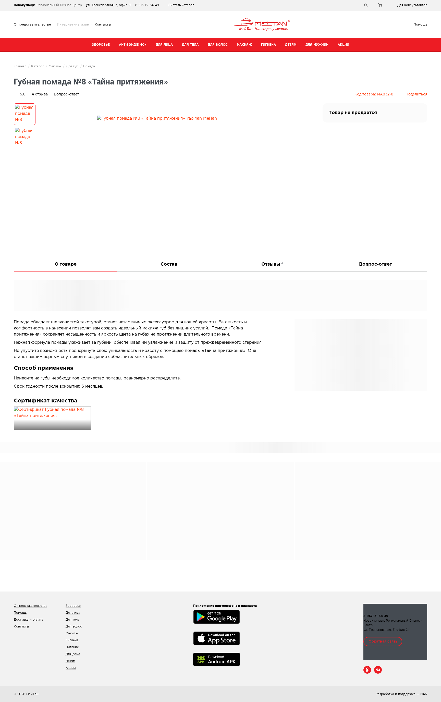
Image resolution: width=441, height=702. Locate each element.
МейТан (32, 694)
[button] (40, 94)
